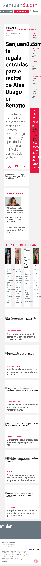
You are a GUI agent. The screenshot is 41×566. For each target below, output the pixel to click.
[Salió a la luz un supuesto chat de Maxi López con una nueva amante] (36, 263)
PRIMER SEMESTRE (13, 401)
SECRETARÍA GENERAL (15, 436)
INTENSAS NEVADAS (14, 331)
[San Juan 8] (6, 529)
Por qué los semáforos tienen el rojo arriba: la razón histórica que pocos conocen (22, 513)
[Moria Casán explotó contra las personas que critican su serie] (13, 201)
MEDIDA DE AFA (12, 472)
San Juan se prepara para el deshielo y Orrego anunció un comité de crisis (21, 337)
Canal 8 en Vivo (22, 11)
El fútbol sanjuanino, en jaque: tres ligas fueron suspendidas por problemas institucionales (21, 478)
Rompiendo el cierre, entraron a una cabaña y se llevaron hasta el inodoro (22, 372)
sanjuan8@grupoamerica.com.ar (11, 558)
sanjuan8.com (6, 551)
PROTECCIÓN (11, 507)
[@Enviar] (17, 166)
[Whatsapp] (24, 166)
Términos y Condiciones (8, 542)
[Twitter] (9, 166)
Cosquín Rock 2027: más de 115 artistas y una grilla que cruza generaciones (30, 287)
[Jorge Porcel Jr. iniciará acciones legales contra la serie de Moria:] (18, 263)
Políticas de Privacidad (9, 544)
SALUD (34, 61)
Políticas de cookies (8, 547)
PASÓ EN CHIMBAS (13, 366)
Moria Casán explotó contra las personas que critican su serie (15, 210)
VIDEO (34, 89)
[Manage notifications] (36, 561)
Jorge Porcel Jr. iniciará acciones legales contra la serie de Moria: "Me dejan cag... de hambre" (19, 286)
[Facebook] (2, 166)
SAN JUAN (34, 34)
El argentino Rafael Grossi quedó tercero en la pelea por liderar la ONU (22, 442)
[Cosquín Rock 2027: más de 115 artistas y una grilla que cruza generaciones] (27, 268)
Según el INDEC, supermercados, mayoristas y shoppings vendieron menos (22, 407)
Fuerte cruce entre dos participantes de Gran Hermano (16, 230)
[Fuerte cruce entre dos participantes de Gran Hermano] (13, 221)
